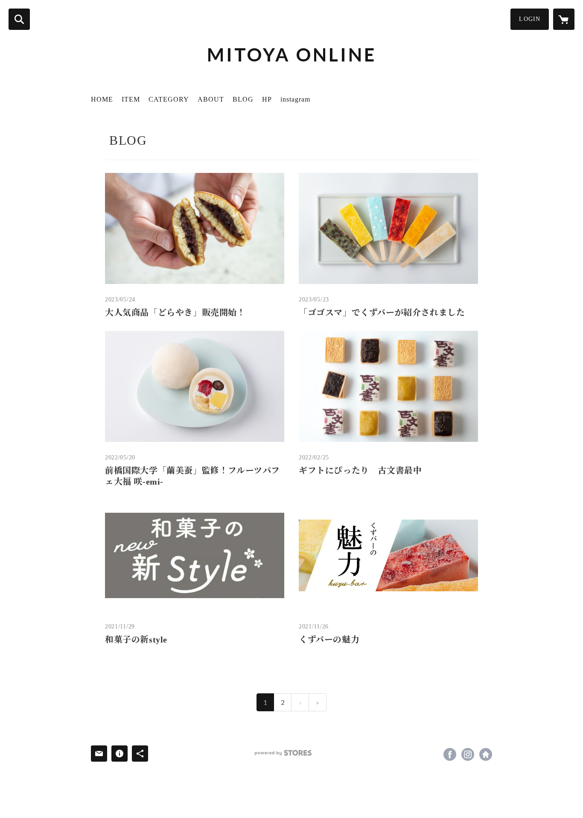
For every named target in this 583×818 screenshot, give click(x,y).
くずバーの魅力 (329, 639)
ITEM (131, 99)
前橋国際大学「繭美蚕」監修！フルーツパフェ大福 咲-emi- (192, 476)
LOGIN (529, 19)
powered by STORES (283, 753)
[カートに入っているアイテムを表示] (563, 19)
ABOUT (211, 99)
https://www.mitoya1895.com (485, 754)
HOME (102, 99)
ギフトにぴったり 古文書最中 (360, 470)
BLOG (243, 99)
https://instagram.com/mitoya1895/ (467, 754)
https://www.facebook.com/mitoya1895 (449, 754)
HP (267, 99)
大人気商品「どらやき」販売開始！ (175, 312)
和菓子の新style (136, 639)
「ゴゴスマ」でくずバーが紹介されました (382, 312)
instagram (295, 99)
